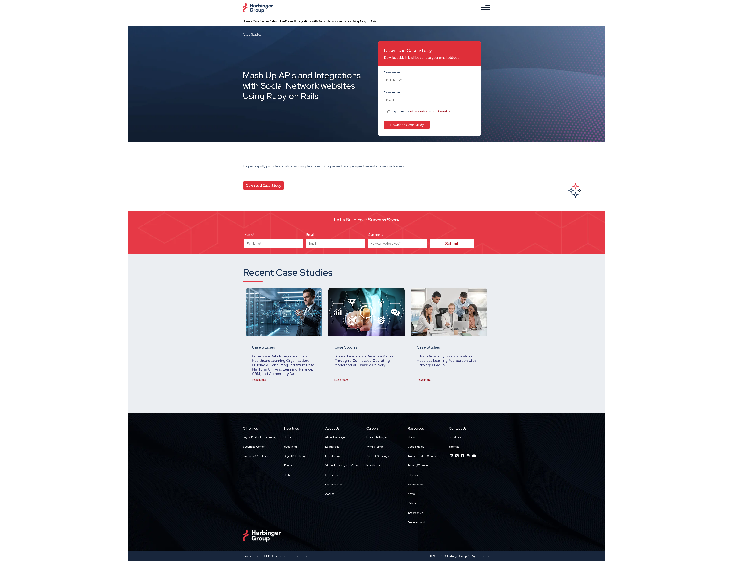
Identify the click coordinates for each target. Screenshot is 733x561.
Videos (412, 503)
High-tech (290, 475)
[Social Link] (451, 456)
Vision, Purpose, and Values (342, 465)
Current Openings (377, 456)
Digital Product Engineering (260, 437)
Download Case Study (263, 185)
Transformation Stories (422, 456)
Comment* (376, 235)
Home (246, 21)
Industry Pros (333, 456)
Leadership (332, 446)
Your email (392, 92)
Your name (392, 72)
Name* (249, 235)
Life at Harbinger (376, 437)
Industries (291, 428)
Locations (455, 437)
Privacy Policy (418, 111)
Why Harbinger (375, 446)
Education (290, 465)
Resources (416, 428)
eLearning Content (254, 446)
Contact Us (458, 428)
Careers (372, 428)
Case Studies (261, 21)
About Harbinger (335, 437)
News (411, 494)
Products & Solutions (255, 456)
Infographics (415, 512)
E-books (413, 475)
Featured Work (417, 522)
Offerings (250, 428)
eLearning (290, 446)
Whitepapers (415, 484)
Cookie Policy (441, 111)
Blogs (411, 437)
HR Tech (289, 437)
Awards (329, 494)
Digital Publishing (294, 456)
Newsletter (373, 465)
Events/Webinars (418, 465)
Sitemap (454, 446)
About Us (332, 428)
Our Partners (333, 475)
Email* (311, 235)
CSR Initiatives (333, 484)
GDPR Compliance (275, 556)
